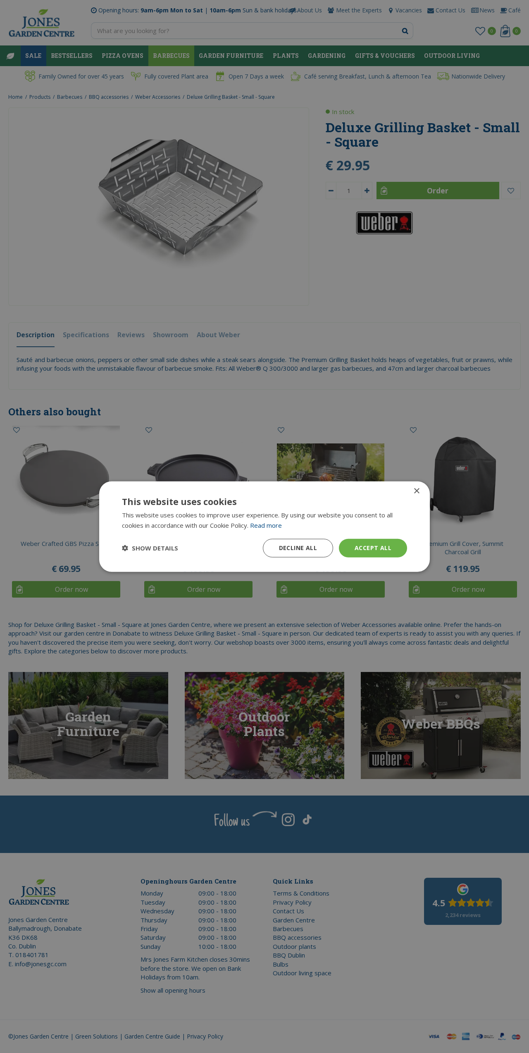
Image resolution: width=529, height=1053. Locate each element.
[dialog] (264, 526)
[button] (150, 548)
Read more (266, 525)
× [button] (416, 491)
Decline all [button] (298, 548)
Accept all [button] (373, 548)
